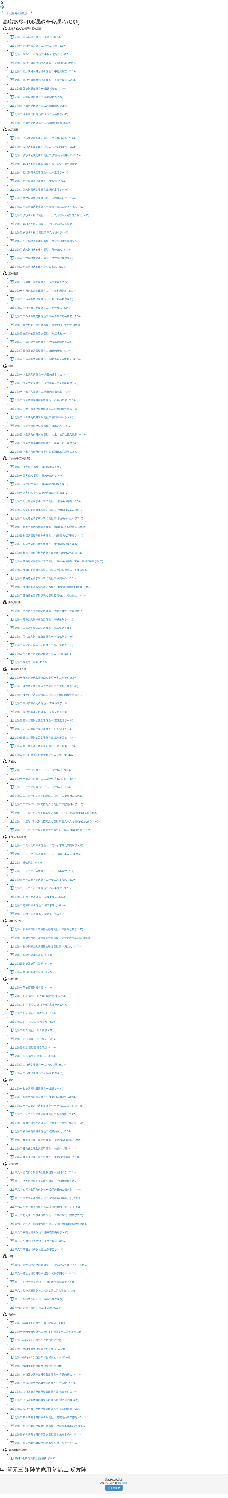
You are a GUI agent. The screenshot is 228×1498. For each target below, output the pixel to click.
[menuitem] (2, 8)
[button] (2, 3)
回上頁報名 (114, 1488)
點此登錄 (123, 1483)
